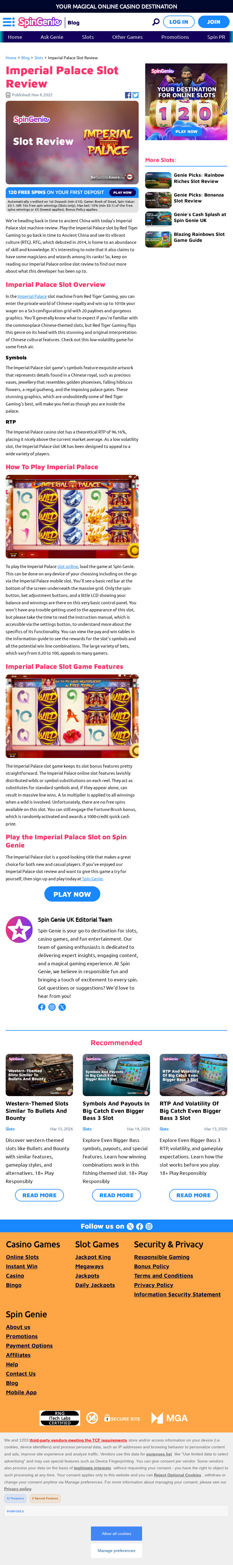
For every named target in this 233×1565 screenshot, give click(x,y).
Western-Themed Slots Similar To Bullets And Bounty (37, 1110)
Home (15, 37)
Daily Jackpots (95, 1285)
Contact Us (21, 1373)
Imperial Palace (32, 296)
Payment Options (29, 1345)
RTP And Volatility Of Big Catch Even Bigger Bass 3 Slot (190, 1110)
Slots (88, 37)
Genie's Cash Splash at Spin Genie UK (200, 217)
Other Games (127, 37)
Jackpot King (93, 1257)
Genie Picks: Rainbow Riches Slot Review (199, 178)
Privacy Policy (153, 1285)
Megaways (89, 1266)
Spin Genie (92, 878)
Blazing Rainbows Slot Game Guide (199, 237)
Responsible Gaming (162, 1257)
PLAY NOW (72, 894)
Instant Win (22, 1266)
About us (18, 1326)
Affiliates (18, 1355)
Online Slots (22, 1257)
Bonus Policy (151, 1266)
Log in (178, 21)
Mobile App (21, 1392)
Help (12, 1364)
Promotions (175, 37)
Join (213, 21)
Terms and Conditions (163, 1275)
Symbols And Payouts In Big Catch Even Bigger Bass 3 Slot (116, 1110)
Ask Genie (52, 37)
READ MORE (39, 1195)
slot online (67, 566)
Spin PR (216, 37)
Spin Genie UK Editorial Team (75, 919)
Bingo (14, 1285)
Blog (25, 57)
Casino (15, 1275)
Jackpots (87, 1275)
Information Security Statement (177, 1294)
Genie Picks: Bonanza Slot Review (199, 198)
